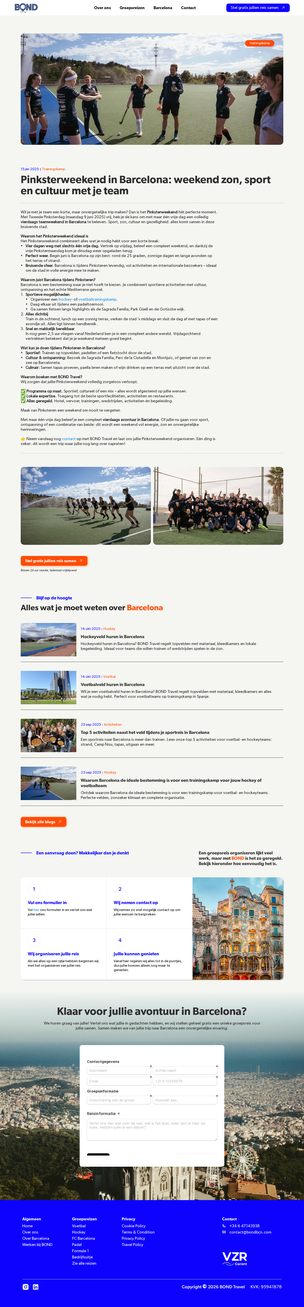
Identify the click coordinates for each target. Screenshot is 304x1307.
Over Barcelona (35, 1239)
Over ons (30, 1232)
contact (69, 439)
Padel (77, 1245)
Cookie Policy (134, 1226)
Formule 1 (80, 1251)
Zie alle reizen (84, 1264)
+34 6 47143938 (244, 1226)
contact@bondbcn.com (250, 1232)
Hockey (78, 1232)
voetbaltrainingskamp (97, 300)
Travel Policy (132, 1245)
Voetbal (79, 1226)
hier (36, 910)
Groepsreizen (132, 7)
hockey (65, 300)
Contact (188, 7)
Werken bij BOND (37, 1245)
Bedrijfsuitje (82, 1257)
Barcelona (163, 7)
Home (27, 1226)
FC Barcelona (83, 1239)
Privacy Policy (133, 1239)
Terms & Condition (138, 1232)
